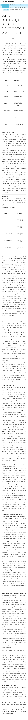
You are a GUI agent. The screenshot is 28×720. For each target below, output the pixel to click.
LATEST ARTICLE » (5, 4)
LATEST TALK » (6, 9)
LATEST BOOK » (6, 7)
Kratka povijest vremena (18, 7)
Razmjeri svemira (14, 9)
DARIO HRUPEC (8, 2)
